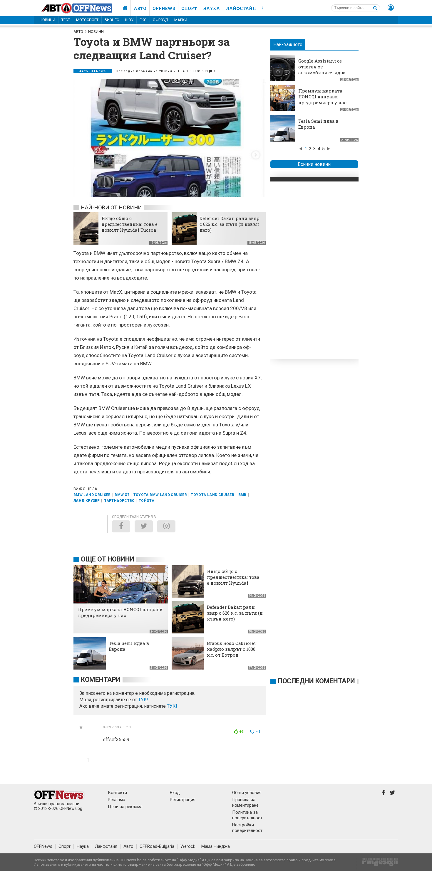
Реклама (116, 799)
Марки (180, 20)
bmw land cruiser (92, 495)
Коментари (100, 680)
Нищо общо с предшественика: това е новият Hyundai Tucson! (129, 224)
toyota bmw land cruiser (160, 495)
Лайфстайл (241, 8)
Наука (211, 8)
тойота (146, 501)
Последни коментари (316, 681)
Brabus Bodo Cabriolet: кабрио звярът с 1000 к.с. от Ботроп (232, 649)
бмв (242, 495)
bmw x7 (122, 495)
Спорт (189, 8)
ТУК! (172, 706)
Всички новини (314, 164)
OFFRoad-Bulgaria (157, 846)
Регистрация (182, 799)
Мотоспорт (87, 20)
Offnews (164, 8)
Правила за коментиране (245, 802)
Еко (143, 20)
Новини (47, 20)
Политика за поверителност (247, 815)
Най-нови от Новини (111, 207)
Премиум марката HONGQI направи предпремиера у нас (322, 96)
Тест (65, 20)
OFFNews (43, 846)
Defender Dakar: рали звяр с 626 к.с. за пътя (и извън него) (229, 224)
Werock (187, 846)
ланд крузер (86, 501)
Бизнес (112, 20)
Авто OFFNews (92, 71)
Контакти (117, 792)
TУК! (143, 699)
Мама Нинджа (215, 846)
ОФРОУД (160, 20)
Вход (175, 792)
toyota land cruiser (212, 495)
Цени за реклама (125, 806)
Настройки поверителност (247, 827)
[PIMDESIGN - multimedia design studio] (377, 864)
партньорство (119, 501)
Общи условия (247, 792)
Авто (140, 8)
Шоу (129, 20)
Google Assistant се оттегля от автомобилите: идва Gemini (322, 69)
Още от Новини (107, 559)
